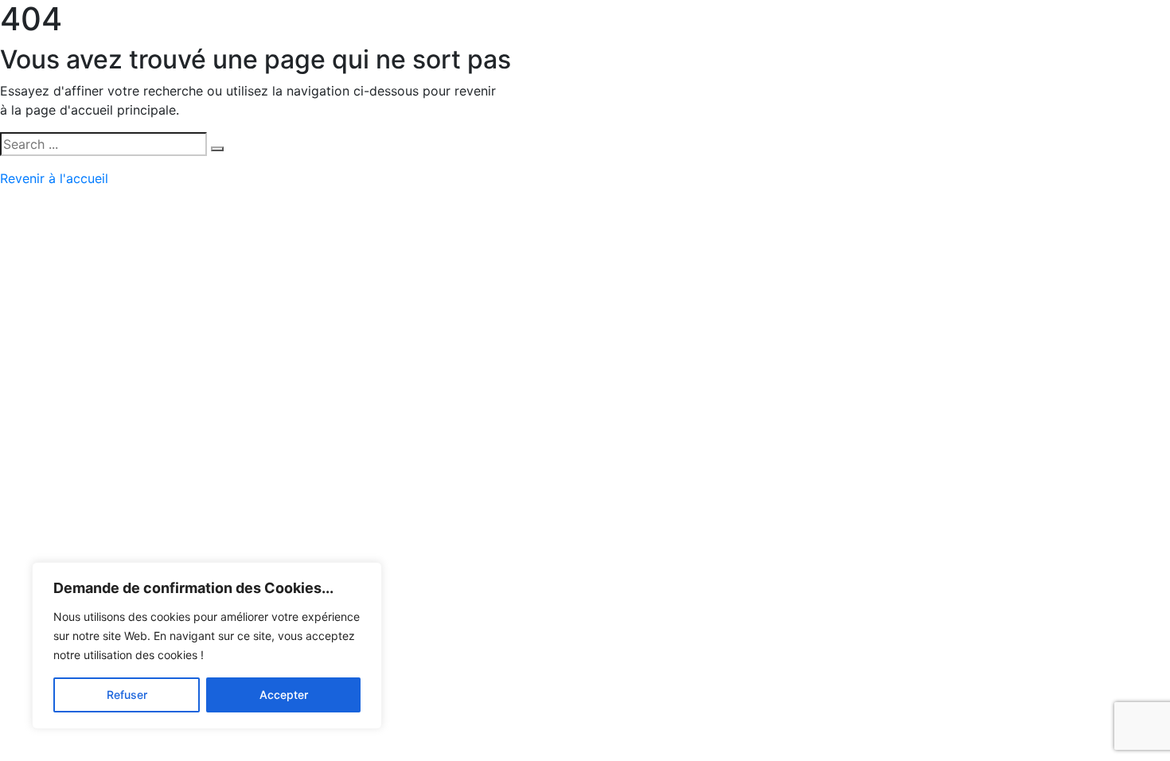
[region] (207, 645)
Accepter (283, 694)
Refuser (127, 694)
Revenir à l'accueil (54, 178)
